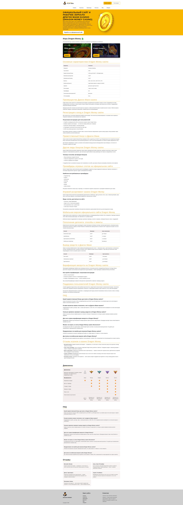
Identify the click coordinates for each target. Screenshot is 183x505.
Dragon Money (67, 497)
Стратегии (81, 7)
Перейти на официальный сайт (73, 32)
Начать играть (108, 3)
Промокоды (89, 7)
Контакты (97, 7)
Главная (74, 7)
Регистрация (116, 3)
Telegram (108, 7)
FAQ (102, 7)
